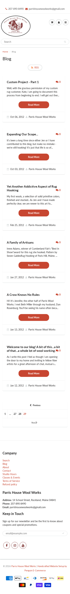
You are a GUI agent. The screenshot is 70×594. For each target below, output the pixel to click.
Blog (5, 463)
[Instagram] (14, 545)
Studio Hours (9, 474)
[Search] (65, 42)
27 (15, 413)
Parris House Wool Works (23, 566)
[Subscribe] (63, 533)
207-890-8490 (16, 8)
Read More (33, 104)
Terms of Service (11, 480)
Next (33, 422)
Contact (7, 470)
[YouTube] (23, 545)
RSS (36, 67)
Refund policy (10, 484)
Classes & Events (11, 477)
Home (5, 51)
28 (20, 413)
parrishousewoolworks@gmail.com (47, 8)
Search (6, 460)
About (6, 467)
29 (24, 413)
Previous (36, 405)
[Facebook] (6, 545)
